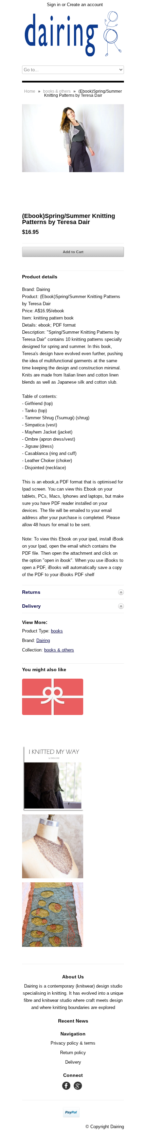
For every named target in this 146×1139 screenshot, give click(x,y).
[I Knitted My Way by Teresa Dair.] (52, 810)
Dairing (43, 640)
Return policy (73, 1052)
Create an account (85, 4)
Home (29, 91)
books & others (57, 91)
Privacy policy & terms (73, 1043)
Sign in (53, 4)
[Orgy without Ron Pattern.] (52, 876)
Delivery (73, 1062)
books (57, 630)
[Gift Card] (52, 713)
